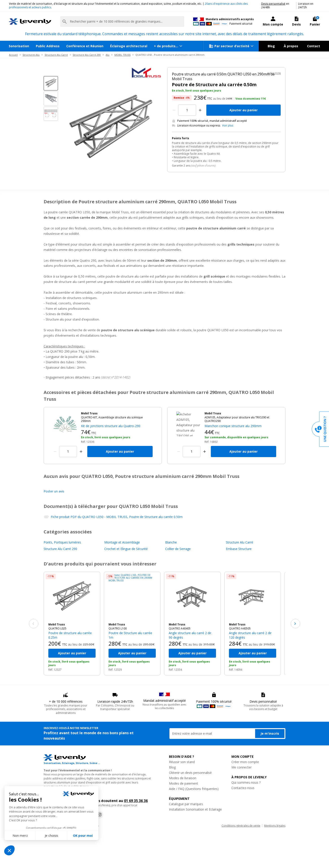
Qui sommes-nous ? (246, 782)
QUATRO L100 (118, 628)
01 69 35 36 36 (136, 800)
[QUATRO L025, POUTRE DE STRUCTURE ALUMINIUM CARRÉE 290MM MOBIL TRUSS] (72, 597)
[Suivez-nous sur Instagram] (99, 814)
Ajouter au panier (243, 110)
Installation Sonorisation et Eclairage (195, 809)
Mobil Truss (56, 624)
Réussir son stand (182, 762)
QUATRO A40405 (179, 628)
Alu (107, 54)
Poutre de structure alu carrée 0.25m (70, 635)
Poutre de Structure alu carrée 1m (130, 635)
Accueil (13, 54)
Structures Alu (31, 54)
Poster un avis (54, 491)
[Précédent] (33, 623)
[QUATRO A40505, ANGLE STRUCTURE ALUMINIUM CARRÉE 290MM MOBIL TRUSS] (252, 597)
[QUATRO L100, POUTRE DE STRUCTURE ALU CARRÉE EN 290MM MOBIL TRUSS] (132, 597)
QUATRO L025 (57, 628)
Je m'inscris (270, 733)
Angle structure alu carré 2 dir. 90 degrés (190, 635)
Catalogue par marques (186, 804)
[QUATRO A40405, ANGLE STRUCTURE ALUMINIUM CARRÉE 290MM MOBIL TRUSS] (192, 597)
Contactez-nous (242, 788)
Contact (313, 46)
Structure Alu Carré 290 (87, 54)
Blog (271, 46)
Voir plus (227, 125)
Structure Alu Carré (56, 54)
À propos (291, 46)
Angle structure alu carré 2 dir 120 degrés (250, 635)
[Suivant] (295, 623)
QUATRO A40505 (240, 628)
